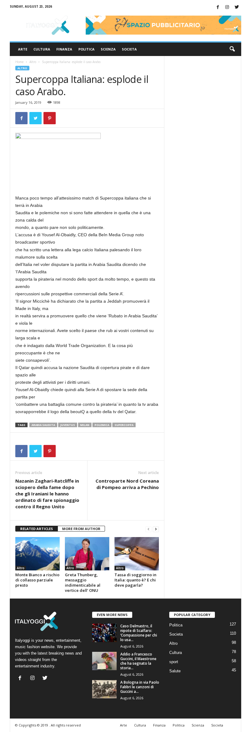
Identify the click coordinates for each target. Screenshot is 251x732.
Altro (32, 62)
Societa (129, 49)
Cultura (41, 49)
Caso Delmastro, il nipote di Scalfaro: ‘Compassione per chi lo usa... (138, 632)
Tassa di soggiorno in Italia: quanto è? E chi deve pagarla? (135, 580)
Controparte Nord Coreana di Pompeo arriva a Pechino (127, 484)
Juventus (67, 425)
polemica (102, 425)
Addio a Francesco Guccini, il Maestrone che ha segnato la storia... (138, 661)
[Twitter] (236, 7)
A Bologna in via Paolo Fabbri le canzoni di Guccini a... (139, 687)
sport (173, 661)
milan (84, 425)
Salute (175, 671)
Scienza (108, 49)
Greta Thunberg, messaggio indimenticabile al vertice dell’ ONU (82, 582)
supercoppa (123, 425)
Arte (22, 49)
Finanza (64, 49)
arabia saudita (43, 425)
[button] (232, 49)
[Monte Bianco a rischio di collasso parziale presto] (37, 553)
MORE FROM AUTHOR (81, 528)
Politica (86, 49)
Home (19, 62)
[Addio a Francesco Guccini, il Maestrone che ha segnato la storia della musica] (104, 661)
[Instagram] (227, 7)
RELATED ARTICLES (36, 528)
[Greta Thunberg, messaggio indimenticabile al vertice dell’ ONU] (87, 553)
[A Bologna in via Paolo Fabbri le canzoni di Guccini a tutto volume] (104, 689)
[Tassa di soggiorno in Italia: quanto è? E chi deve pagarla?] (136, 553)
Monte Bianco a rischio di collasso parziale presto (37, 580)
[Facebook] (217, 7)
